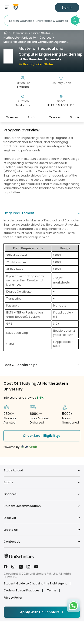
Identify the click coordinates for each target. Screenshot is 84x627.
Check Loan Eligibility (41, 435)
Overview (12, 117)
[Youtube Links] (36, 566)
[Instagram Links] (13, 566)
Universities (20, 33)
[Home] (5, 33)
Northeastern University (19, 38)
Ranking (34, 117)
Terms (51, 590)
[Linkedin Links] (28, 566)
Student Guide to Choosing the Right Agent (35, 583)
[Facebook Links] (5, 566)
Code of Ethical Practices (22, 590)
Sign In (67, 7)
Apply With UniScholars (40, 612)
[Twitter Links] (21, 566)
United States (40, 33)
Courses (45, 38)
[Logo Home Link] (19, 557)
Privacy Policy (13, 597)
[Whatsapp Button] (73, 605)
